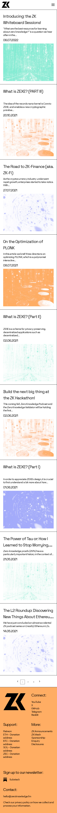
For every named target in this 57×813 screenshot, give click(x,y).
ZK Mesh (36, 734)
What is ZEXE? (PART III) (23, 91)
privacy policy (22, 802)
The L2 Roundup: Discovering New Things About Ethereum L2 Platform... (28, 617)
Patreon (7, 731)
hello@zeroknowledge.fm (17, 796)
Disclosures (37, 744)
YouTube (36, 701)
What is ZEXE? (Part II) (22, 316)
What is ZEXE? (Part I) (21, 466)
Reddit (34, 714)
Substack (14, 779)
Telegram (36, 711)
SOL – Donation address (11, 749)
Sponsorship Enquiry (38, 739)
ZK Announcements (41, 731)
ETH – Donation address (11, 736)
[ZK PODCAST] (6, 5)
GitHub (35, 708)
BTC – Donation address (11, 742)
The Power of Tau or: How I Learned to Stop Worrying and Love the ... (25, 545)
